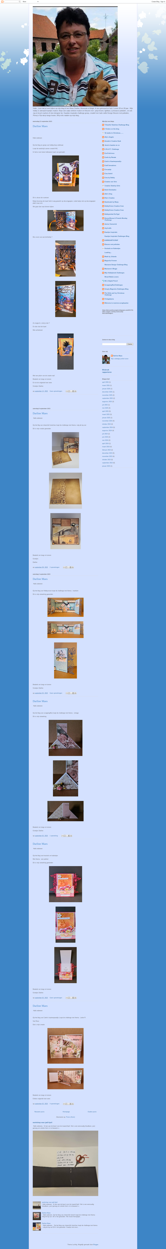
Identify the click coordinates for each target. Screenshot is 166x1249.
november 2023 (107, 456)
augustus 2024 (107, 430)
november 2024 (107, 421)
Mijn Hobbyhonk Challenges (114, 273)
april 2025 (105, 411)
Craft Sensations (110, 165)
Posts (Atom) (70, 1117)
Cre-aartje (108, 169)
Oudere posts (92, 1112)
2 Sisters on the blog (112, 129)
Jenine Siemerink (111, 224)
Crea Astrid (108, 173)
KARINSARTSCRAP (111, 240)
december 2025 (107, 392)
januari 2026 (106, 389)
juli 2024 (105, 434)
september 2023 (107, 463)
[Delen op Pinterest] (75, 391)
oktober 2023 (106, 459)
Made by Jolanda (110, 256)
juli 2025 (105, 405)
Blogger (95, 1244)
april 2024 (105, 443)
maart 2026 (106, 385)
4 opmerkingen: (55, 1104)
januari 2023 (106, 466)
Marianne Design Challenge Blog (116, 265)
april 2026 (105, 382)
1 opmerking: (54, 836)
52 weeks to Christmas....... (114, 133)
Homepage (66, 1112)
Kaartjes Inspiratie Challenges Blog (117, 236)
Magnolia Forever (111, 260)
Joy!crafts (108, 228)
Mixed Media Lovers (112, 277)
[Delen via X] (71, 391)
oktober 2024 (106, 424)
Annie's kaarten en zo (112, 145)
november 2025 (107, 395)
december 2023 (107, 453)
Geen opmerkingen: (56, 391)
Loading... (108, 252)
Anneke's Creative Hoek (113, 141)
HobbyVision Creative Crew (114, 206)
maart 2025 (106, 414)
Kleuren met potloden (112, 244)
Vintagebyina (109, 299)
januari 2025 (106, 418)
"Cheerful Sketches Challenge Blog (117, 125)
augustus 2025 (107, 401)
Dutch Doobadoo (110, 190)
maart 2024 (106, 446)
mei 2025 (105, 408)
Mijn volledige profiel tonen (119, 359)
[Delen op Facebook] (73, 391)
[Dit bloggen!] (69, 391)
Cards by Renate (110, 157)
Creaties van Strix (111, 182)
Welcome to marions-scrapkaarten (116, 303)
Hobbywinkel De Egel (112, 214)
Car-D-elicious (109, 153)
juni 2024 (105, 437)
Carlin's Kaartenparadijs (113, 161)
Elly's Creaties (110, 198)
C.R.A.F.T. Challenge (112, 149)
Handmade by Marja (111, 202)
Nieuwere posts (39, 1112)
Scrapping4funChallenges (114, 285)
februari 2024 (106, 450)
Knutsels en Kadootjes (112, 248)
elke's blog (108, 194)
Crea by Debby (110, 177)
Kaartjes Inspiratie (111, 232)
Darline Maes (40, 126)
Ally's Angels (109, 137)
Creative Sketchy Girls (112, 186)
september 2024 (107, 427)
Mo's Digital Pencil (111, 281)
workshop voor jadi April (42, 1122)
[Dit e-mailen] (67, 391)
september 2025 (107, 398)
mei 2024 (105, 440)
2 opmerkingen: (55, 567)
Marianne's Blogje (111, 269)
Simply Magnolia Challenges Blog (116, 289)
